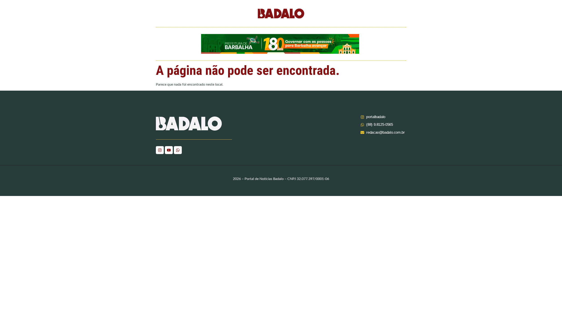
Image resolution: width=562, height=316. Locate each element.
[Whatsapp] (178, 150)
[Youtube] (169, 150)
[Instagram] (160, 150)
